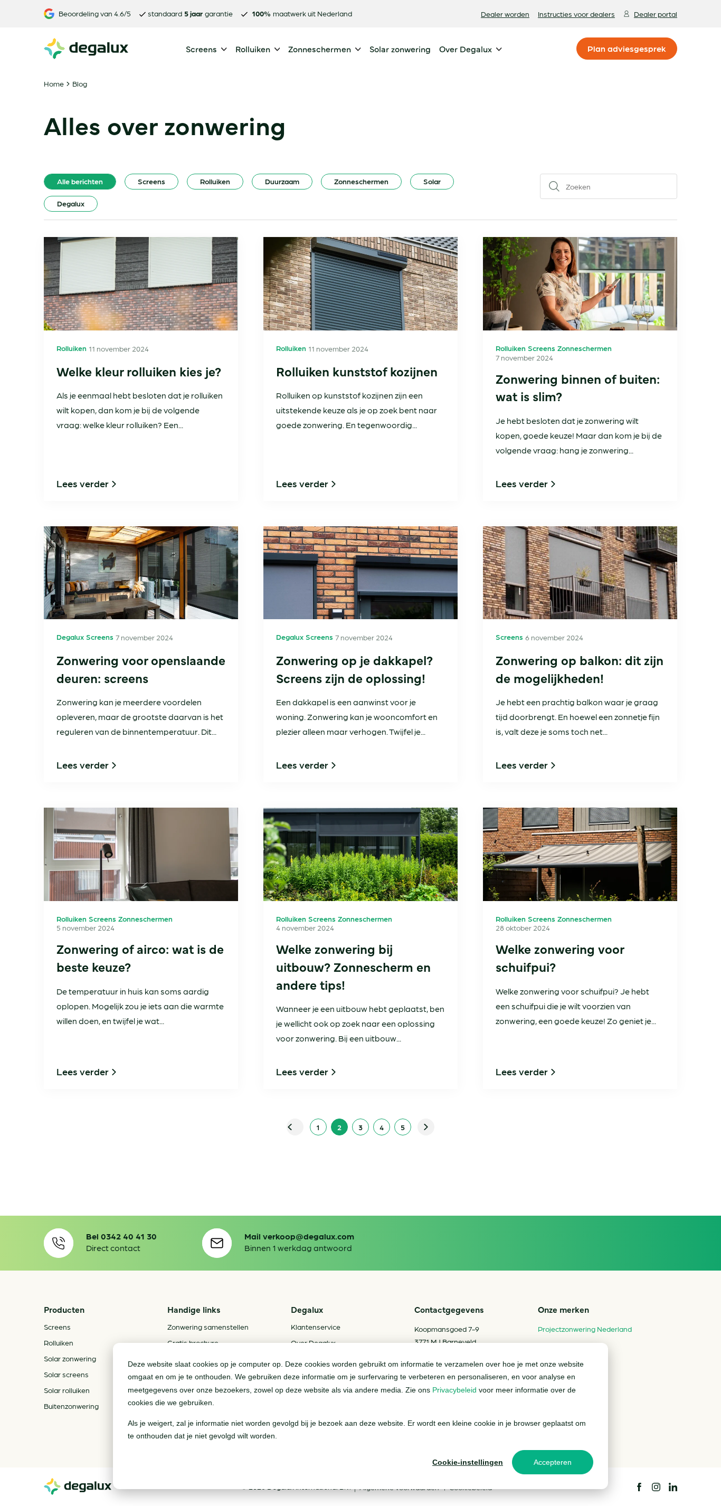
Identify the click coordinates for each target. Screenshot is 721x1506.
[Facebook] (639, 1487)
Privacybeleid (454, 1390)
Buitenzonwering (71, 1405)
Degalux (70, 203)
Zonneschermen (361, 181)
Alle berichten (80, 181)
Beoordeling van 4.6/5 (95, 13)
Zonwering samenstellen (208, 1326)
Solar (432, 181)
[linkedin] (673, 1487)
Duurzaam (282, 181)
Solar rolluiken (67, 1390)
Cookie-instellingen (467, 1462)
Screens (151, 181)
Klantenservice (315, 1326)
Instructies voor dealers (576, 13)
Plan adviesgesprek (626, 48)
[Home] (77, 1486)
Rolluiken (215, 181)
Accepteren (553, 1462)
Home (54, 83)
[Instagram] (656, 1487)
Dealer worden (505, 13)
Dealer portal (655, 13)
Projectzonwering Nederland (585, 1328)
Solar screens (66, 1374)
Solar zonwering (70, 1358)
